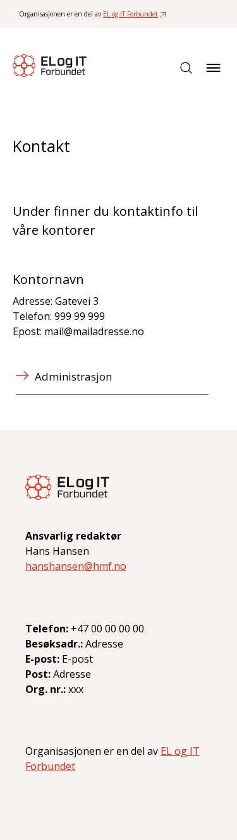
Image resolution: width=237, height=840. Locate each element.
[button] (214, 68)
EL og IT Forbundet (130, 13)
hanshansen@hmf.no (75, 566)
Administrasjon (73, 376)
